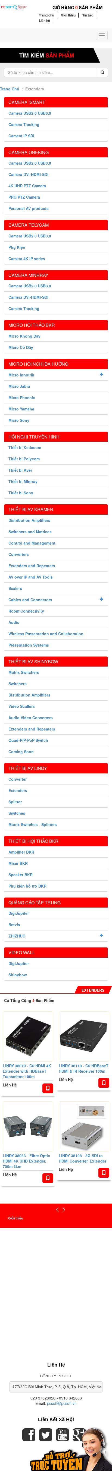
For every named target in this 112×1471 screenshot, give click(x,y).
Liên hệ (44, 20)
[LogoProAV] (14, 6)
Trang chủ (46, 15)
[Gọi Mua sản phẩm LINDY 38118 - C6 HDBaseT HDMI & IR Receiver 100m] (103, 1083)
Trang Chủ (9, 88)
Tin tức (87, 15)
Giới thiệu (68, 15)
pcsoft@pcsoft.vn (62, 1403)
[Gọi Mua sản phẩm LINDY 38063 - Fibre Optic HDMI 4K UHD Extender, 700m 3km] (47, 1178)
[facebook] (28, 1438)
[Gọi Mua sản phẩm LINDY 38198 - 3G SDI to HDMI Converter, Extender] (103, 1173)
